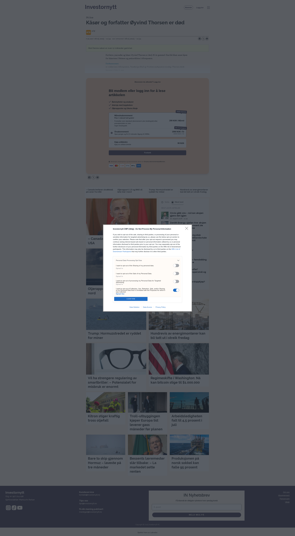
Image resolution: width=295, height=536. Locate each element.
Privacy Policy (161, 307)
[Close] (187, 229)
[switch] (176, 265)
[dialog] (147, 268)
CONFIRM (131, 299)
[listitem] (147, 260)
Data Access (147, 307)
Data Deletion (134, 307)
